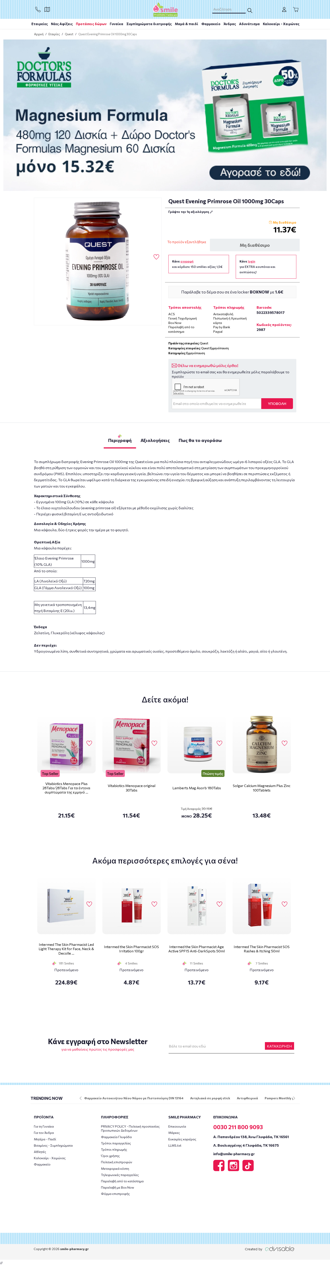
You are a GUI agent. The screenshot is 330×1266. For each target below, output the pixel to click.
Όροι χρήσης (110, 1156)
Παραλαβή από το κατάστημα (122, 1181)
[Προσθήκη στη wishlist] (89, 743)
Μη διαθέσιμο (255, 245)
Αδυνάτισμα (249, 24)
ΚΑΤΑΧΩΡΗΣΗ (279, 1046)
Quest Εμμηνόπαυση (215, 348)
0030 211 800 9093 (238, 1127)
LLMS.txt (174, 1145)
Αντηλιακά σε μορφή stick (210, 1098)
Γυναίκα (116, 24)
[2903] (98, 261)
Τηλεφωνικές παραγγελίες (120, 1175)
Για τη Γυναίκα (44, 1126)
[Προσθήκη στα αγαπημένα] (156, 257)
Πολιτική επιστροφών (116, 1162)
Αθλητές (40, 1152)
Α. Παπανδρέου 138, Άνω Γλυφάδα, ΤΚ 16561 (251, 1137)
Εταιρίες (54, 34)
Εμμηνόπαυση (195, 353)
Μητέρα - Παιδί (45, 1139)
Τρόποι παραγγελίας (116, 1143)
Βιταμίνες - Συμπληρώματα (53, 1145)
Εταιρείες (39, 24)
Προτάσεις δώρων (91, 24)
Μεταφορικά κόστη (115, 1168)
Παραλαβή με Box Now (117, 1187)
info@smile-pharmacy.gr (234, 1154)
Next (294, 1098)
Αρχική (39, 34)
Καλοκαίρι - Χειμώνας (281, 24)
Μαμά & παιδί (186, 24)
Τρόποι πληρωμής (114, 1149)
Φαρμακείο (210, 24)
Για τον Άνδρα (44, 1133)
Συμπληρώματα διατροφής (149, 24)
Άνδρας (230, 24)
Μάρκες (174, 1133)
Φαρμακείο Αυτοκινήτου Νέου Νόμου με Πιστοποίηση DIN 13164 (133, 1098)
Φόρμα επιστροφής (115, 1194)
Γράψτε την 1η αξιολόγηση (189, 212)
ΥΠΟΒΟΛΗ (277, 403)
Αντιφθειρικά (247, 1098)
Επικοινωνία (177, 1126)
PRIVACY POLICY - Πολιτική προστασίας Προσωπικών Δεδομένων (130, 1128)
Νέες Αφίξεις (62, 24)
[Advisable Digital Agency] (269, 1248)
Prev (80, 1098)
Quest (69, 34)
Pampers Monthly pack (282, 1098)
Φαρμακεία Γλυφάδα (116, 1137)
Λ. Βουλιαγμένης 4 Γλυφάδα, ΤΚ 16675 (246, 1145)
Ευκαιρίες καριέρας (182, 1139)
